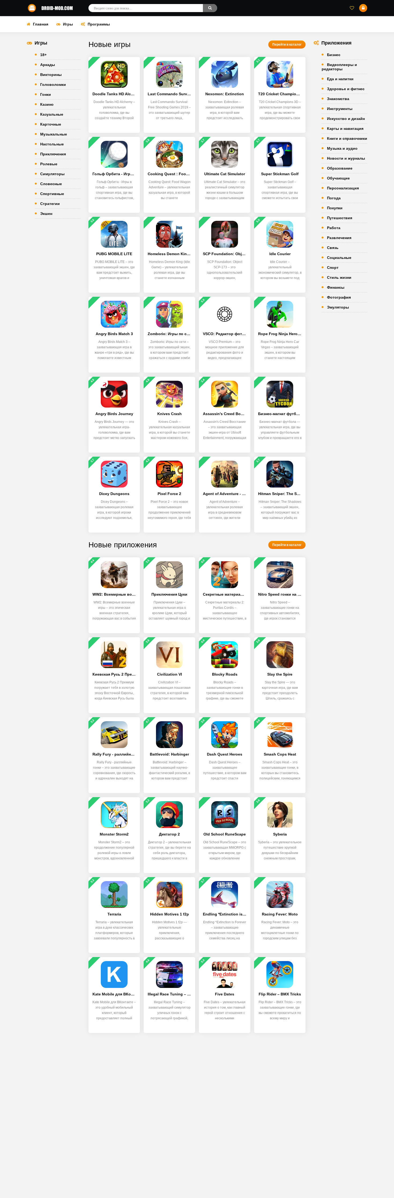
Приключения (53, 154)
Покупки (335, 208)
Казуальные (51, 114)
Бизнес (333, 55)
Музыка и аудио (342, 148)
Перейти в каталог (287, 44)
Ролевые (48, 164)
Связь (333, 248)
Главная (40, 24)
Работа (333, 228)
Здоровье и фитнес (346, 89)
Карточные (50, 124)
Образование (339, 168)
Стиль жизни (339, 277)
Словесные (51, 184)
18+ (43, 55)
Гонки (45, 94)
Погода (334, 198)
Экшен (46, 213)
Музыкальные (53, 134)
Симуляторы (52, 174)
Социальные (339, 257)
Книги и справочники (347, 138)
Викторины (51, 74)
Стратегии (50, 204)
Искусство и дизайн (346, 118)
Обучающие (338, 178)
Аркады (47, 65)
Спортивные (52, 194)
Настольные (52, 144)
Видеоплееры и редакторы (339, 67)
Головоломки (53, 84)
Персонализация (343, 188)
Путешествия (339, 218)
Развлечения (339, 238)
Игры (68, 24)
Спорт (333, 267)
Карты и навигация (345, 128)
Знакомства (338, 99)
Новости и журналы (346, 158)
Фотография (339, 297)
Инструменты (339, 109)
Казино (47, 104)
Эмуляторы (338, 307)
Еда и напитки (340, 79)
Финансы (335, 287)
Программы (99, 24)
